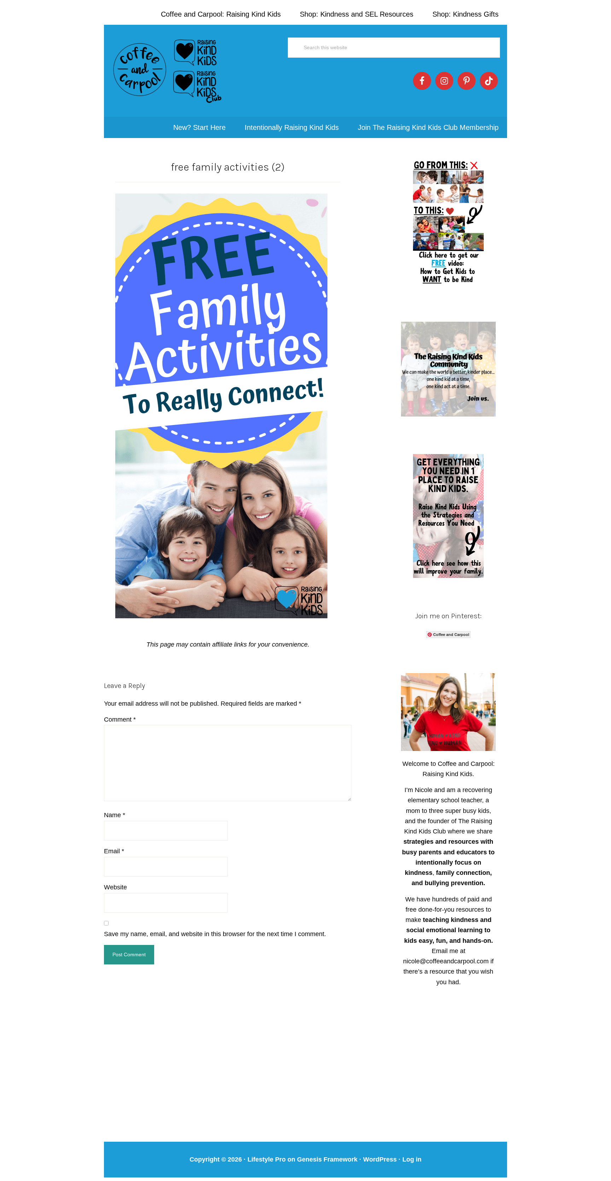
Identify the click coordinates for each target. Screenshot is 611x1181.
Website (115, 887)
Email (114, 851)
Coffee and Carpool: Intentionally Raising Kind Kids (167, 71)
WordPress (380, 1159)
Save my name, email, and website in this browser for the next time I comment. (215, 934)
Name (114, 815)
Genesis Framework (327, 1159)
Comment (120, 719)
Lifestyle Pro (267, 1159)
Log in (411, 1159)
